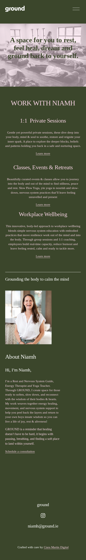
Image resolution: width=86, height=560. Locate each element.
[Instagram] (43, 515)
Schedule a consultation (20, 451)
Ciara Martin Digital (56, 547)
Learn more (43, 153)
